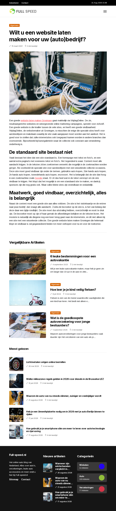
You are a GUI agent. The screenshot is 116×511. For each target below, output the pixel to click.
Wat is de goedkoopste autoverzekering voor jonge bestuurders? (70, 321)
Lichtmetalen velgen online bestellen (46, 362)
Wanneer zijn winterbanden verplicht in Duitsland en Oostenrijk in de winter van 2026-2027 (63, 466)
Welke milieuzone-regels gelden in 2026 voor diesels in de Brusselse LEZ (65, 379)
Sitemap (13, 479)
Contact (25, 3)
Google (39, 178)
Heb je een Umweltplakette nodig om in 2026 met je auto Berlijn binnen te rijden (65, 413)
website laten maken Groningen (36, 120)
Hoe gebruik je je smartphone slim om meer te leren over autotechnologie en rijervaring (65, 430)
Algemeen (14, 25)
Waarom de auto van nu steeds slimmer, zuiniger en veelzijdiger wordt (63, 396)
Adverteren (14, 3)
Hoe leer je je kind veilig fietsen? (73, 289)
